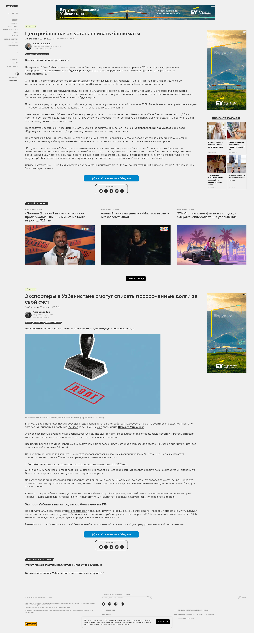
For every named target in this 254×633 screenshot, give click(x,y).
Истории (14, 23)
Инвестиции (13, 26)
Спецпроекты (12, 66)
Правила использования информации (194, 610)
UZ (13, 13)
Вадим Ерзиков (42, 43)
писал (59, 524)
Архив (108, 614)
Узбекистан (13, 81)
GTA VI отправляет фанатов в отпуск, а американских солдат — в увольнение (207, 215)
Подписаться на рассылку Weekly (118, 594)
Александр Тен (41, 312)
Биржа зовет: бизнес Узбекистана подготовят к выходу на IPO (64, 573)
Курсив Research (11, 39)
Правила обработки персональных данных (196, 614)
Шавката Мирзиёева (131, 427)
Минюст (73, 427)
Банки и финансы (10, 29)
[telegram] (115, 604)
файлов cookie (123, 624)
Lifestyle (14, 42)
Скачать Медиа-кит (186, 618)
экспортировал (77, 510)
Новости (14, 20)
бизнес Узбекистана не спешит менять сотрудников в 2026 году (87, 464)
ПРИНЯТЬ (163, 621)
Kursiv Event (13, 45)
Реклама (14, 63)
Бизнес (29, 323)
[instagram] (109, 604)
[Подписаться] (150, 597)
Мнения (15, 36)
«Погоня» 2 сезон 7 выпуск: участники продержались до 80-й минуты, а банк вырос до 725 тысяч (55, 217)
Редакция (14, 60)
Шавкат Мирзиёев (53, 323)
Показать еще (136, 278)
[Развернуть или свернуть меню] (17, 53)
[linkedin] (122, 604)
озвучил (145, 496)
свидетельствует (79, 80)
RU (9, 13)
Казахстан (13, 78)
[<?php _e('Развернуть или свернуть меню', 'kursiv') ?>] (17, 74)
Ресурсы (14, 33)
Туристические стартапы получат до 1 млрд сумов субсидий (63, 564)
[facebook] (103, 604)
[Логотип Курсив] (12, 6)
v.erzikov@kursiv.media (42, 49)
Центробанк (43, 54)
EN (17, 13)
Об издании (110, 610)
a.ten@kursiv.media (41, 317)
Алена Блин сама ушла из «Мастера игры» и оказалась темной (135, 215)
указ (99, 427)
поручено (31, 117)
